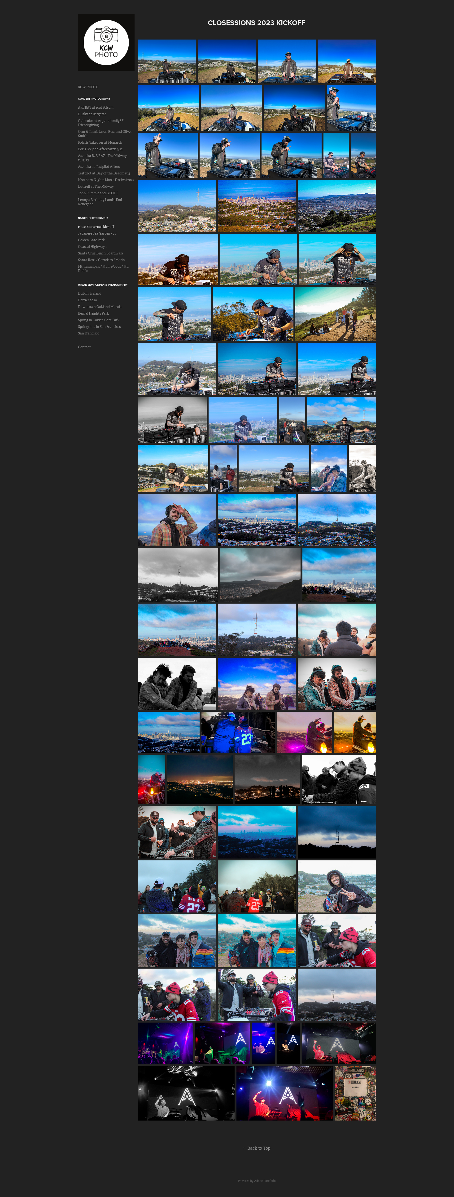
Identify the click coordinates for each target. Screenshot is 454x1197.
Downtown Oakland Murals (99, 307)
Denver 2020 (87, 300)
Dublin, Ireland (89, 293)
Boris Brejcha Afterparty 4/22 (100, 149)
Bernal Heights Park (93, 313)
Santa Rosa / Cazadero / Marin (101, 260)
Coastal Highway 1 (92, 247)
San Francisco (88, 333)
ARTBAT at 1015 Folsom (96, 107)
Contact (84, 347)
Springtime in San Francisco (99, 327)
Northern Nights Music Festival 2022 (106, 180)
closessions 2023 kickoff (96, 227)
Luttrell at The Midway (96, 186)
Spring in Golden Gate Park (98, 320)
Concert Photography (94, 99)
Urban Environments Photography (103, 285)
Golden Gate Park (91, 240)
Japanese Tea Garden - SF (97, 233)
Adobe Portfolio (265, 1181)
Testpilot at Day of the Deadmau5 (104, 173)
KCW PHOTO (88, 87)
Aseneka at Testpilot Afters (99, 167)
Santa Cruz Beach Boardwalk (100, 253)
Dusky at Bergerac (92, 114)
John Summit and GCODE (98, 193)
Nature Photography (93, 218)
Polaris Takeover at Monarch (100, 142)
